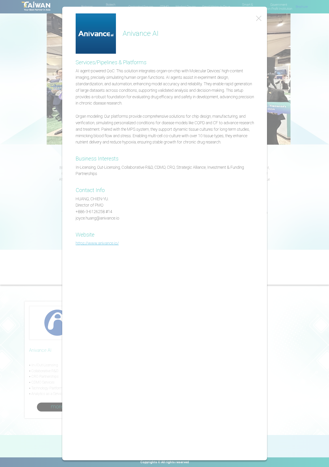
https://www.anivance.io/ (97, 243)
